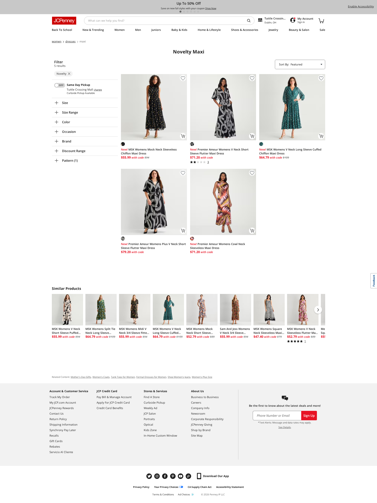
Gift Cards (56, 441)
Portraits (149, 419)
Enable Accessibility (361, 6)
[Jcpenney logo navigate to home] (64, 21)
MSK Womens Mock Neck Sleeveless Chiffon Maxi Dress (149, 151)
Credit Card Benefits (110, 408)
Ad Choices (184, 494)
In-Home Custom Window (160, 435)
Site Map (197, 435)
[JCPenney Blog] (189, 476)
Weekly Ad (150, 408)
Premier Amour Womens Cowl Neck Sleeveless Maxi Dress (217, 246)
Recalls (54, 435)
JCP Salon (150, 413)
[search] (250, 21)
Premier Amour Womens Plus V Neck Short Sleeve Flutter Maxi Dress (153, 246)
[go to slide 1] (180, 12)
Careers (196, 402)
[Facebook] (165, 476)
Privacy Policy (141, 487)
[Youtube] (181, 476)
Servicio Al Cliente (61, 452)
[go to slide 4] (191, 12)
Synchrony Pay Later (62, 430)
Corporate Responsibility (207, 419)
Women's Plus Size (202, 377)
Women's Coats (101, 377)
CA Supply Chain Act (199, 487)
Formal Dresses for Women (151, 377)
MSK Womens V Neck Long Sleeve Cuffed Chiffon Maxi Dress (290, 151)
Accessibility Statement (230, 487)
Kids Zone (150, 430)
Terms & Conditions (163, 494)
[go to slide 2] (184, 12)
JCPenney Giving (201, 424)
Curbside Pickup (154, 402)
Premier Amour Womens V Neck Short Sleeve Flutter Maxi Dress (219, 151)
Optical (148, 424)
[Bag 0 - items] (321, 21)
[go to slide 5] (195, 12)
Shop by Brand (200, 430)
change (98, 89)
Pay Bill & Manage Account (114, 397)
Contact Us (56, 413)
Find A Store (152, 397)
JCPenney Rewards (61, 408)
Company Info (200, 408)
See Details (284, 427)
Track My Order (59, 397)
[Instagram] (157, 476)
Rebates (54, 446)
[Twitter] (150, 476)
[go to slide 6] (198, 12)
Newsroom (198, 413)
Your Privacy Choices (166, 487)
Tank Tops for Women (123, 377)
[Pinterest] (173, 476)
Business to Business (205, 397)
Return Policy (58, 419)
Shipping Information (63, 424)
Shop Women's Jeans (179, 377)
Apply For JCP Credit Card (113, 402)
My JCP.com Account (62, 402)
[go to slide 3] (187, 12)
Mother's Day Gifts (81, 377)
